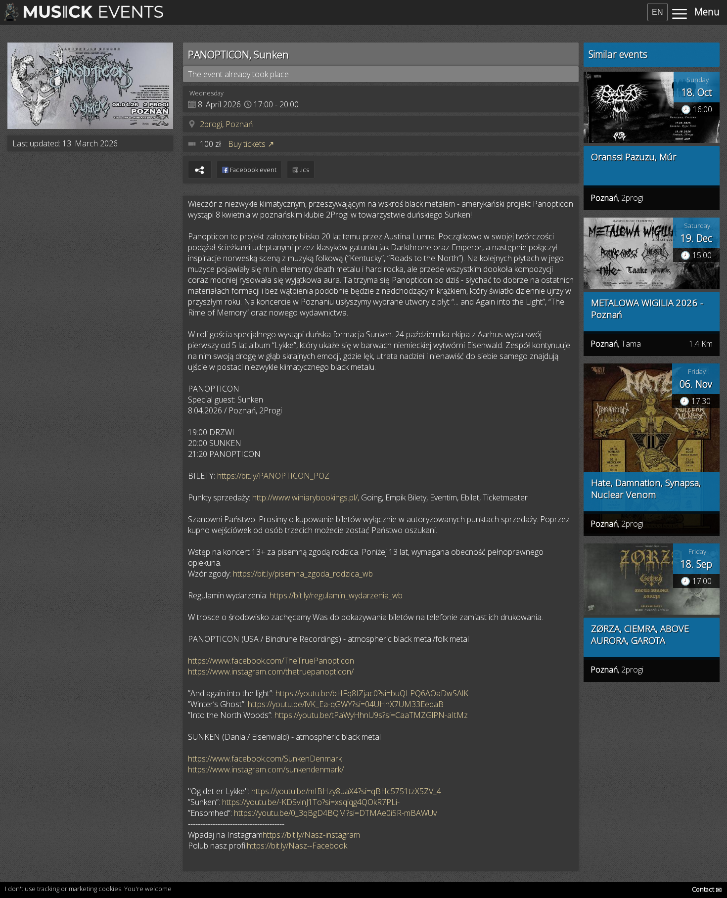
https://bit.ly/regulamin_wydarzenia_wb (336, 595)
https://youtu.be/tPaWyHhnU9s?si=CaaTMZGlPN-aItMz (371, 715)
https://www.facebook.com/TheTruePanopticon (271, 660)
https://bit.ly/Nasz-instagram (311, 834)
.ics (303, 169)
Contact (707, 889)
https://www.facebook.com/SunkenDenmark (265, 758)
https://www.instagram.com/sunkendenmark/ (266, 769)
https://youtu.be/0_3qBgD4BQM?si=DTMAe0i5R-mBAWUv (335, 813)
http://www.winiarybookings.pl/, (305, 497)
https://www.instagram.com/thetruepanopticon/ (271, 671)
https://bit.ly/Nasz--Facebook (297, 845)
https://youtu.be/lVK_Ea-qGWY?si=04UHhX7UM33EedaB (346, 704)
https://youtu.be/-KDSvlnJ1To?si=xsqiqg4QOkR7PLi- (311, 802)
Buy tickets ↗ (251, 143)
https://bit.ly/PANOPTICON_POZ (273, 475)
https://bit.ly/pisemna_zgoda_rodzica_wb (303, 573)
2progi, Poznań (226, 124)
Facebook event (252, 169)
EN (657, 12)
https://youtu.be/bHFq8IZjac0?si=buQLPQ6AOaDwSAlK (371, 693)
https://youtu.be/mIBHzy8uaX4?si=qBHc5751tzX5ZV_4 (346, 791)
